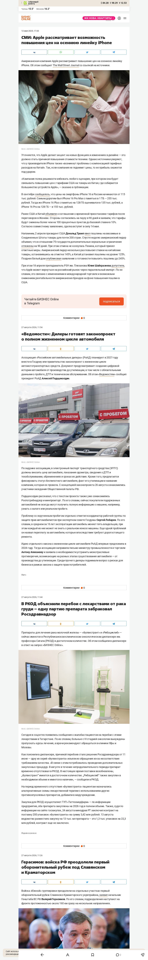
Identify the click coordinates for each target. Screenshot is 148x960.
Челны (24, 9)
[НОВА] (98, 18)
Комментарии (74, 317)
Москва (40, 9)
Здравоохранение (28, 833)
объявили (51, 213)
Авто (23, 575)
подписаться (111, 301)
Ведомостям (106, 374)
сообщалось (42, 194)
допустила (118, 265)
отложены (27, 245)
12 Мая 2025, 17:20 (30, 31)
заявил (103, 894)
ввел (87, 233)
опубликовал (53, 258)
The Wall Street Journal (66, 65)
